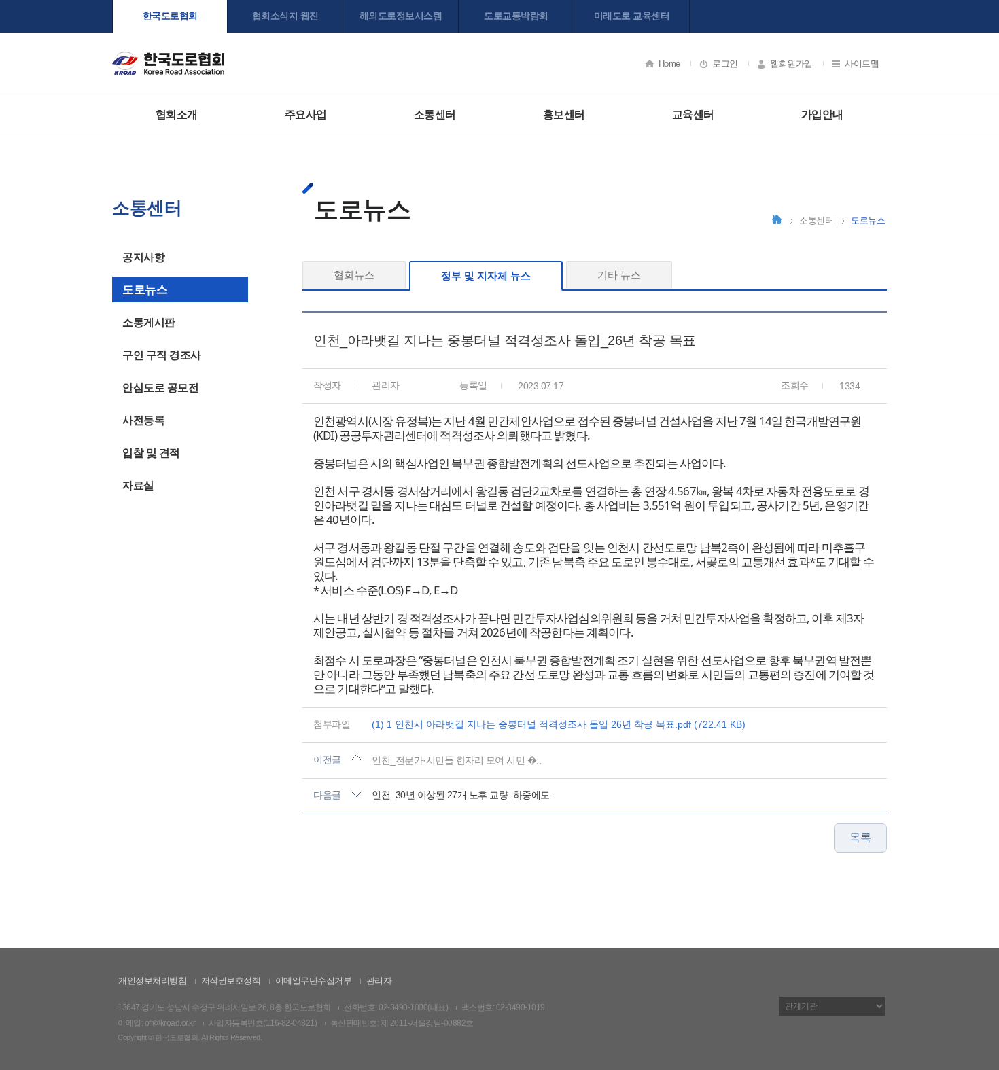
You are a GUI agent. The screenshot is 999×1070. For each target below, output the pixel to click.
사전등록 (143, 420)
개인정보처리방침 (152, 981)
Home (669, 63)
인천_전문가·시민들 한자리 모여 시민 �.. (456, 760)
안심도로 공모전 (160, 387)
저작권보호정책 (231, 981)
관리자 (379, 981)
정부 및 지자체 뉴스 (486, 275)
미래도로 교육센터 (632, 15)
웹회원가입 (791, 63)
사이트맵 (862, 63)
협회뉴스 (354, 275)
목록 (860, 837)
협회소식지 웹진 (285, 15)
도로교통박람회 (516, 15)
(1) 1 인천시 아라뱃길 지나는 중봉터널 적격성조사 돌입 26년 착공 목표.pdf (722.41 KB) (559, 724)
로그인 (725, 63)
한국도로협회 (170, 15)
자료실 (138, 485)
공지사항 (143, 257)
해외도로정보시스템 (401, 15)
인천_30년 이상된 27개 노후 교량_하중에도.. (463, 794)
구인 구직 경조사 (161, 355)
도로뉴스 (144, 289)
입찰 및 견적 (151, 453)
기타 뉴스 (619, 275)
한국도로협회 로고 (168, 63)
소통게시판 (148, 322)
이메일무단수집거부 (313, 981)
